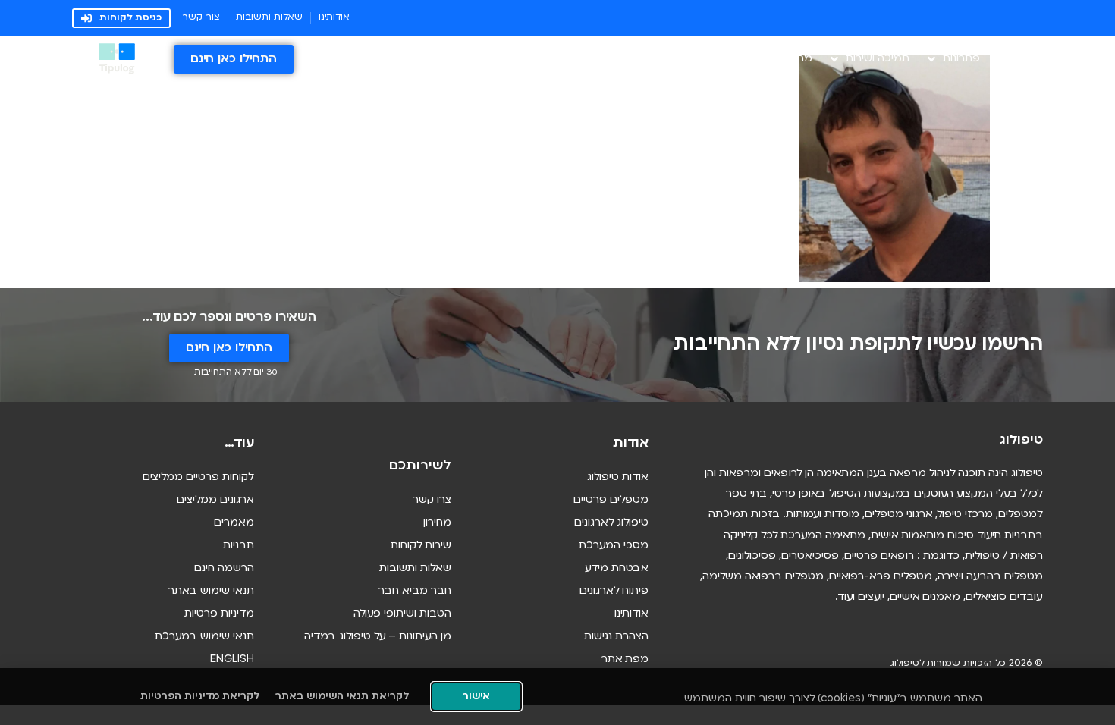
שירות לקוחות (421, 546)
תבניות (238, 546)
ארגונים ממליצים (215, 500)
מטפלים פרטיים (611, 500)
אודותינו (631, 614)
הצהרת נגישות (616, 637)
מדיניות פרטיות (219, 614)
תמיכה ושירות (877, 59)
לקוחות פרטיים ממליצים (198, 477)
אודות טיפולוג (618, 477)
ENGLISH (232, 659)
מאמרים (234, 523)
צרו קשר (432, 500)
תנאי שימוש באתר (211, 591)
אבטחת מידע (617, 568)
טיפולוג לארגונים (611, 523)
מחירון (798, 59)
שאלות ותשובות (415, 568)
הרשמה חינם (224, 568)
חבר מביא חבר (414, 591)
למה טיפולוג (738, 59)
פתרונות (961, 59)
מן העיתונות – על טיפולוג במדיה (377, 637)
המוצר (1028, 59)
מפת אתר (625, 659)
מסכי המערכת (614, 546)
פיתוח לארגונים (614, 591)
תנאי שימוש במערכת (204, 637)
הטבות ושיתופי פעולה (402, 614)
